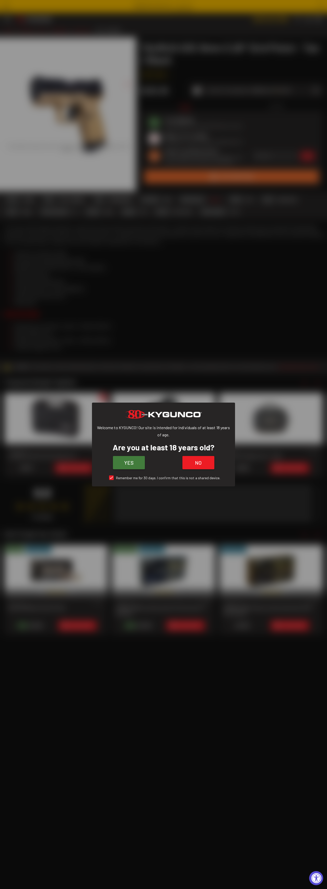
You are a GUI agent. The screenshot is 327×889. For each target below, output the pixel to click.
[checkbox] (163, 477)
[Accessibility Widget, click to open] (316, 878)
